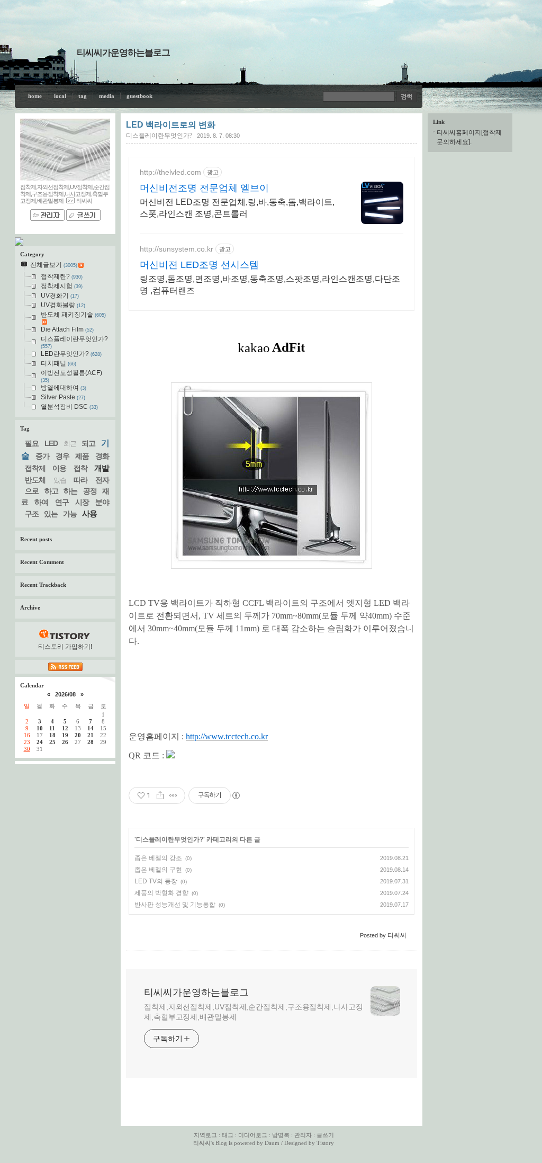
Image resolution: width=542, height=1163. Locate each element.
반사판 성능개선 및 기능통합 (174, 904)
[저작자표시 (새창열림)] (235, 795)
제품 (82, 456)
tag (82, 96)
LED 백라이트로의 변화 (170, 124)
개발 (101, 467)
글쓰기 (325, 1135)
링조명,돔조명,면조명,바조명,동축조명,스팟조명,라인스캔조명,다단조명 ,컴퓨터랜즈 (270, 284)
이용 (59, 468)
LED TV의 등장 (155, 881)
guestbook (139, 96)
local (60, 96)
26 (65, 742)
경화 (102, 456)
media (106, 96)
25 (52, 742)
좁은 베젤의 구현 (158, 869)
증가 (42, 456)
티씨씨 (202, 1143)
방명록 (281, 1135)
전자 (102, 480)
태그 (227, 1135)
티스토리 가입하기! (65, 646)
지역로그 (205, 1135)
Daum (272, 1143)
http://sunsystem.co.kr (176, 249)
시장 (82, 502)
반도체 (35, 480)
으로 (32, 491)
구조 (32, 513)
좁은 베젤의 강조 (158, 858)
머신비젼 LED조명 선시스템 (199, 265)
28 (90, 742)
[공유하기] (160, 795)
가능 (70, 513)
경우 (62, 456)
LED (51, 443)
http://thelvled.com (170, 172)
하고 (51, 491)
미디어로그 (252, 1135)
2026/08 (65, 694)
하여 (41, 502)
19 (65, 735)
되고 (88, 443)
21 (90, 735)
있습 (59, 480)
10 (40, 728)
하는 (70, 491)
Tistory (325, 1143)
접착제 (35, 468)
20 (78, 735)
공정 (90, 491)
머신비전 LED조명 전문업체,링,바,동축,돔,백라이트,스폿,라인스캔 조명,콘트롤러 (237, 208)
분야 (102, 502)
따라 (80, 480)
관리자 (303, 1135)
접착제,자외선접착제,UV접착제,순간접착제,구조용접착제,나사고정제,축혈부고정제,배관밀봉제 (253, 1012)
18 (52, 735)
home (35, 96)
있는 (51, 513)
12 (65, 728)
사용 (89, 513)
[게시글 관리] (173, 795)
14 (90, 728)
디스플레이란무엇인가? (159, 135)
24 (40, 742)
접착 (80, 468)
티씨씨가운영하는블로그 (123, 53)
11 (52, 728)
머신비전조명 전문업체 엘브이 (204, 188)
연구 (62, 502)
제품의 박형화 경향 (161, 893)
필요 (32, 443)
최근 (70, 444)
